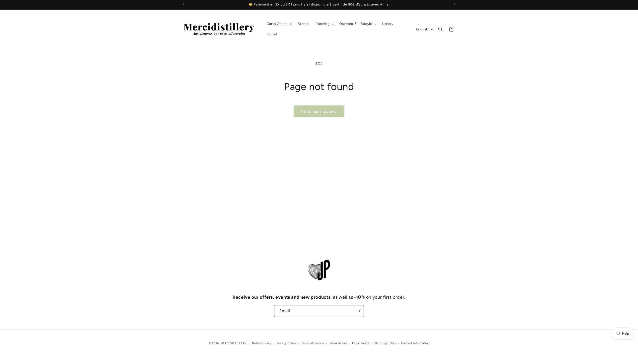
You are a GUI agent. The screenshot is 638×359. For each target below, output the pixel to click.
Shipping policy (385, 343)
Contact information (415, 343)
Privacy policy (286, 343)
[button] (324, 24)
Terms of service (312, 343)
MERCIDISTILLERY (234, 343)
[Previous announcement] (183, 4)
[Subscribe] (358, 311)
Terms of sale (338, 343)
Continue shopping (319, 111)
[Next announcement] (454, 4)
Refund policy (261, 343)
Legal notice (360, 343)
